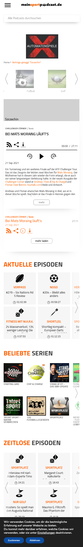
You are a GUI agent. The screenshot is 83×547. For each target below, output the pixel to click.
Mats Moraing (65, 172)
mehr (42, 202)
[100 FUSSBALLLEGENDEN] (36, 406)
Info (23, 230)
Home (7, 62)
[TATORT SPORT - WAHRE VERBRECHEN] (13, 406)
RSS (10, 144)
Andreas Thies (41, 182)
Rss (9, 230)
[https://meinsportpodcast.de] (41, 5)
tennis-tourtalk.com (30, 185)
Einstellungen (46, 533)
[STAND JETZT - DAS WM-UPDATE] (59, 372)
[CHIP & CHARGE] (36, 372)
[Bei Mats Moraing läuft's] (29, 230)
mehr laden (41, 240)
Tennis (31, 129)
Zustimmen (14, 540)
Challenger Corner (15, 129)
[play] (42, 156)
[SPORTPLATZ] (59, 406)
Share (17, 144)
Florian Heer (11, 185)
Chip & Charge (58, 182)
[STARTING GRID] (13, 372)
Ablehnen (35, 540)
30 (29, 156)
